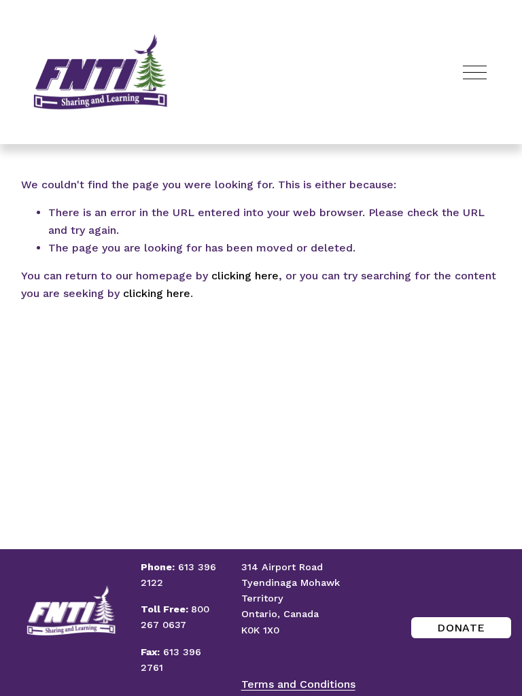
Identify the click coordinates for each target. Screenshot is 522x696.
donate (461, 627)
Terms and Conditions (298, 684)
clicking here (245, 275)
